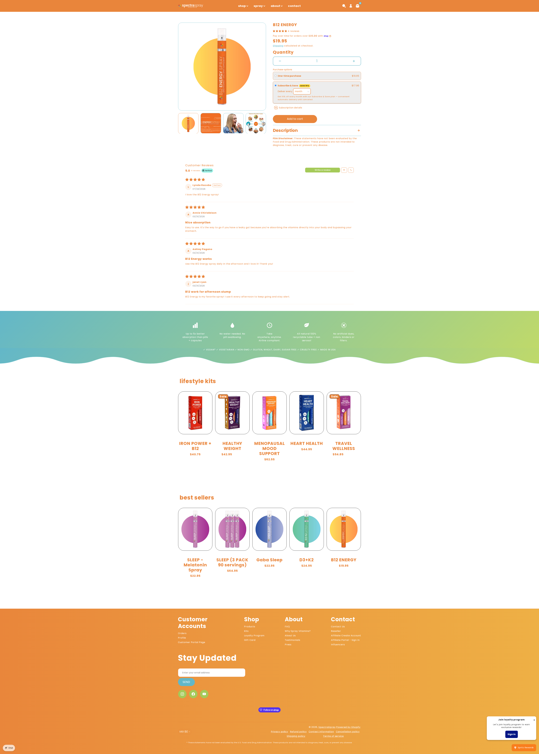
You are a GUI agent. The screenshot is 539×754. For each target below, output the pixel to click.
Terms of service (333, 736)
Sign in (512, 734)
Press (288, 644)
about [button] (275, 6)
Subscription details (290, 107)
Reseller (336, 631)
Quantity (283, 52)
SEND (186, 682)
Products (249, 626)
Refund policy (298, 731)
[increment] (354, 61)
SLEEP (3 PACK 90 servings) (232, 562)
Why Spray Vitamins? (298, 631)
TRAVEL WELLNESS (343, 446)
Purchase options (282, 69)
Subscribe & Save (293, 85)
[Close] (534, 720)
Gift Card (249, 640)
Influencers (338, 644)
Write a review (323, 170)
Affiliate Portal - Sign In (345, 640)
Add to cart (295, 119)
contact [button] (294, 6)
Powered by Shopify (348, 727)
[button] (184, 66)
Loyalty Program (254, 635)
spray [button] (258, 6)
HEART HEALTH (306, 443)
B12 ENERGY (344, 560)
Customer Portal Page (191, 642)
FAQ (287, 626)
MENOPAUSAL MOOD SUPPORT (269, 448)
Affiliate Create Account (346, 635)
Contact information (321, 731)
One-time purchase (289, 76)
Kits (246, 631)
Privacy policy (279, 731)
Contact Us (338, 626)
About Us (290, 635)
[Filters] (344, 170)
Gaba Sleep (269, 560)
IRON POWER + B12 (195, 446)
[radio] (276, 76)
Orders (182, 633)
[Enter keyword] (344, 6)
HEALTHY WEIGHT (232, 446)
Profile (182, 637)
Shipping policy (296, 736)
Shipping (278, 45)
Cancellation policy (348, 731)
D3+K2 (306, 560)
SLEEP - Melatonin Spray (195, 565)
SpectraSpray (327, 727)
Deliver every (285, 91)
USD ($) (183, 731)
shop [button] (242, 6)
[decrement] (280, 61)
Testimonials (292, 640)
